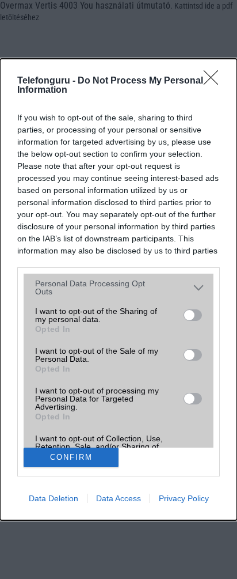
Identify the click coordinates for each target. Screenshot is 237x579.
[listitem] (118, 287)
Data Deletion (53, 498)
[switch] (193, 315)
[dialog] (118, 289)
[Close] (214, 81)
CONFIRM (71, 457)
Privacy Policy (184, 498)
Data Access (118, 498)
